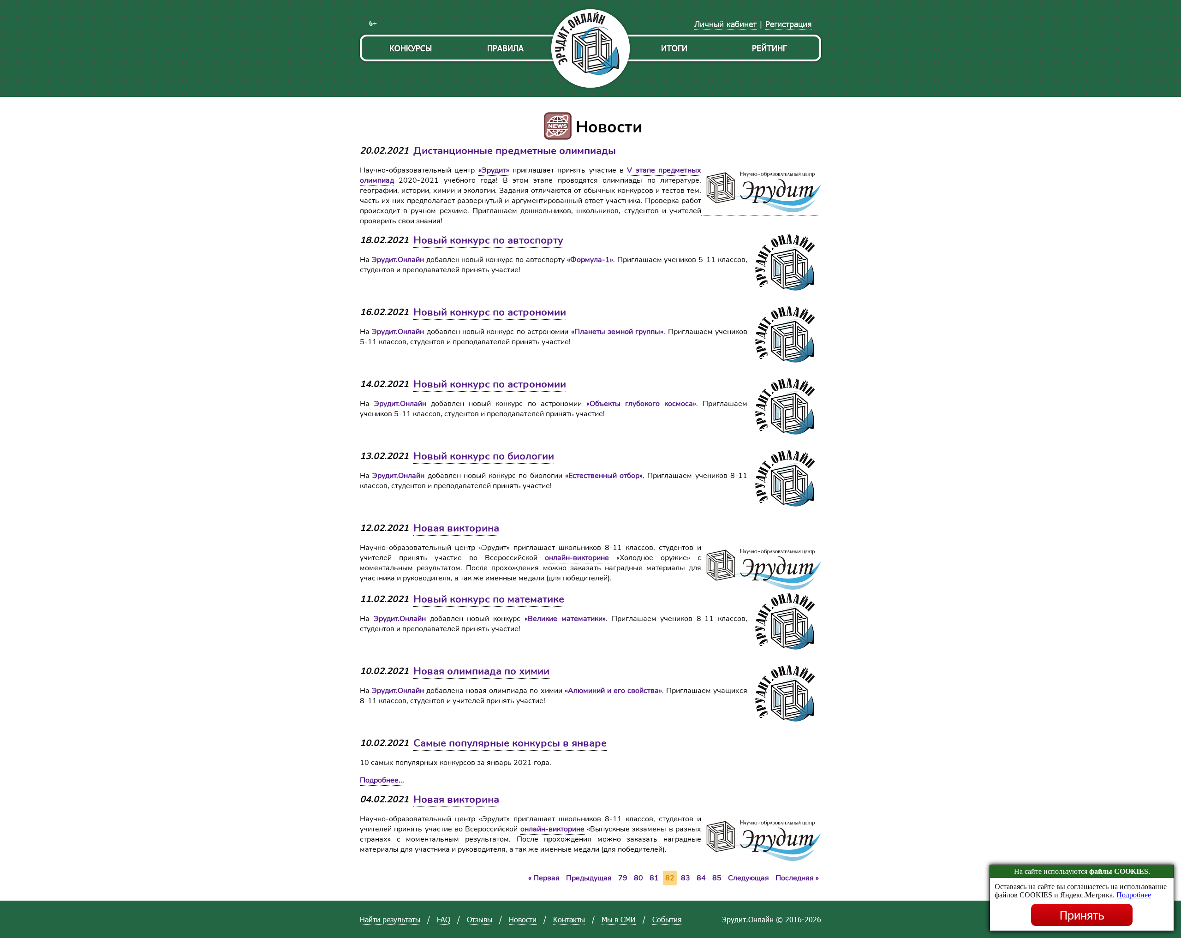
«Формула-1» (590, 260)
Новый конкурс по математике (488, 599)
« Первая (544, 878)
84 (701, 878)
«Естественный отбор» (604, 476)
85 (717, 878)
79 (622, 878)
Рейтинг (769, 47)
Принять (1082, 915)
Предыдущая (589, 878)
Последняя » (797, 878)
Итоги (674, 47)
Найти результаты (390, 919)
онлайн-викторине (577, 558)
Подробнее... (382, 780)
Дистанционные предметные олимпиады (514, 151)
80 (638, 878)
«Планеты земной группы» (617, 332)
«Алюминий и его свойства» (613, 691)
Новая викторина (456, 528)
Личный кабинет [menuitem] (725, 23)
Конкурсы (410, 47)
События (666, 919)
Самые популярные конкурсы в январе (510, 743)
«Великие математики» (565, 619)
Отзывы (479, 919)
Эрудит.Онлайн (398, 260)
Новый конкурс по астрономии (489, 312)
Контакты (569, 919)
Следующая (748, 878)
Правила (505, 47)
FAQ (443, 919)
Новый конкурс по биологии (483, 456)
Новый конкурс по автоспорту (488, 240)
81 (654, 878)
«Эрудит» (493, 170)
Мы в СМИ (619, 919)
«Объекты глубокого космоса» (641, 404)
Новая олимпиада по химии (481, 671)
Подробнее (1133, 895)
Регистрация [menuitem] (788, 23)
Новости (523, 919)
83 (685, 878)
